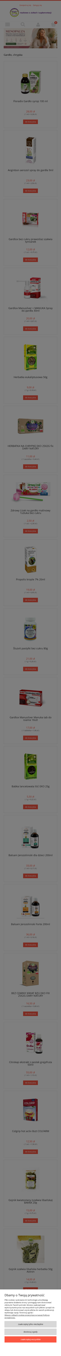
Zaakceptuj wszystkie (31, 1339)
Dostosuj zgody (31, 1332)
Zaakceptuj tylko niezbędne (30, 1324)
